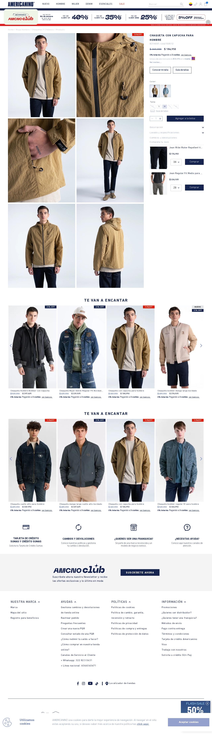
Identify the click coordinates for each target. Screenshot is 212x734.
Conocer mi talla (160, 70)
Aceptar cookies (189, 722)
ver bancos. (186, 55)
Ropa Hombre (22, 30)
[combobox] (167, 4)
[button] (195, 4)
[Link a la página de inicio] (12, 30)
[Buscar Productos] (184, 4)
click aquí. (143, 724)
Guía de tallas (182, 70)
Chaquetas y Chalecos (43, 30)
